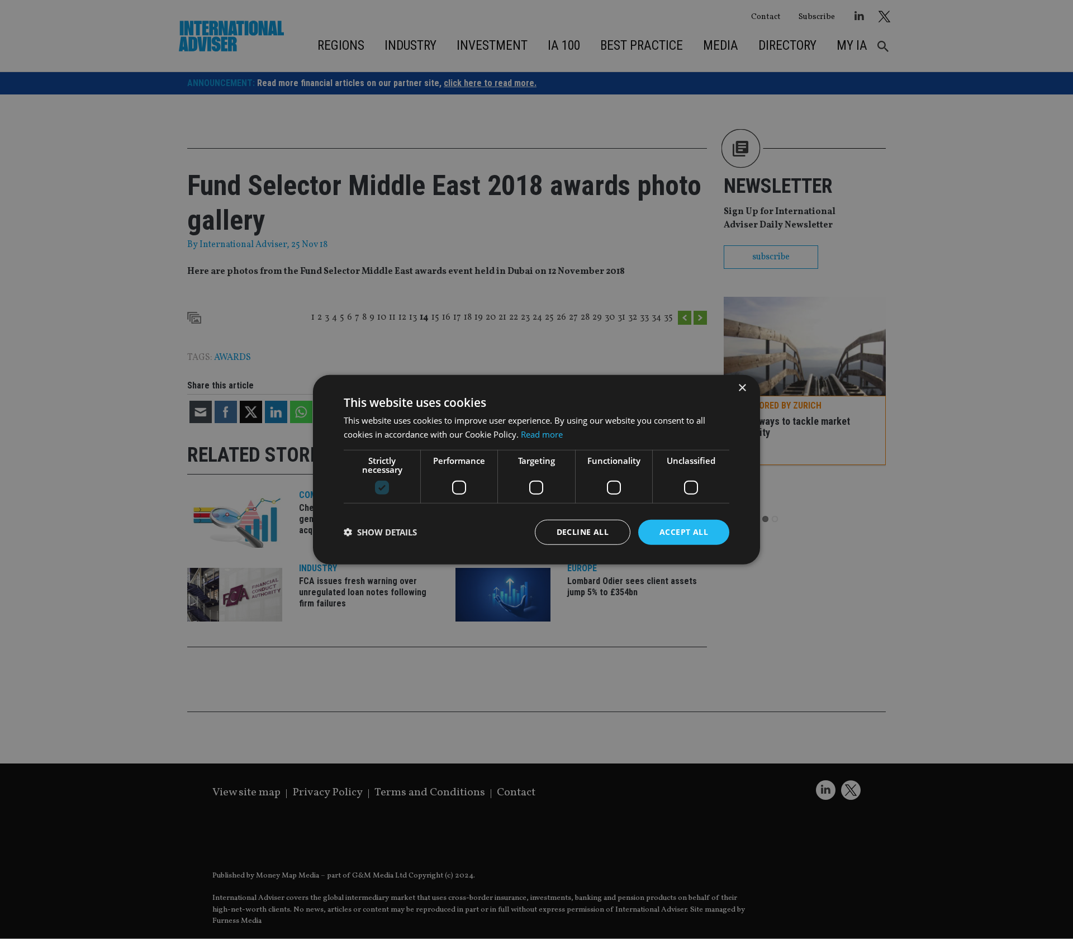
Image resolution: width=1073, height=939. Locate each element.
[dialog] (536, 469)
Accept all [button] (683, 532)
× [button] (742, 388)
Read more (542, 434)
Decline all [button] (583, 532)
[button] (380, 532)
